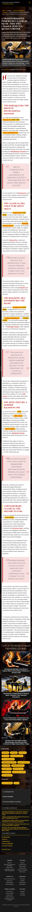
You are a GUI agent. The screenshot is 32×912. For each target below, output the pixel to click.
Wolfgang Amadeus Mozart (9, 762)
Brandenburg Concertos (18, 151)
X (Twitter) (22, 895)
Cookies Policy (9, 895)
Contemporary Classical (13, 507)
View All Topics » (6, 849)
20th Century (17, 402)
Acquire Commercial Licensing (9, 899)
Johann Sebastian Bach (10, 133)
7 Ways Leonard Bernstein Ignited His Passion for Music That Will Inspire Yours (15, 817)
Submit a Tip (10, 880)
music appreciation (7, 775)
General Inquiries (9, 884)
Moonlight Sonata (13, 327)
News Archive (22, 882)
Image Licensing (9, 896)
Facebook (22, 891)
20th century (18, 416)
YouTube (22, 893)
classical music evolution (19, 772)
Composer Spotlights (22, 870)
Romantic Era (23, 288)
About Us (9, 862)
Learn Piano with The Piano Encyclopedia (10, 870)
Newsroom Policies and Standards (9, 865)
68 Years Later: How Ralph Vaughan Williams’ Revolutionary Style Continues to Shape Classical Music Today (15, 829)
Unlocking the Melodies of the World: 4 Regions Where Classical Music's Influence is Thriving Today (15, 813)
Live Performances (7, 846)
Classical (4, 12)
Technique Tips (22, 864)
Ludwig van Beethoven (12, 318)
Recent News (22, 884)
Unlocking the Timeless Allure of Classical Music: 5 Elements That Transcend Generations (15, 821)
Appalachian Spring (18, 433)
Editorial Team (9, 867)
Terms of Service (10, 893)
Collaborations (6, 841)
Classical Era (17, 203)
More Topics (22, 871)
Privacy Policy (9, 891)
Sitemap (22, 880)
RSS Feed (22, 879)
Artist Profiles (22, 866)
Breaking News (6, 837)
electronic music (17, 528)
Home (3, 10)
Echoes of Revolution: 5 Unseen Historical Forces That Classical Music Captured (15, 824)
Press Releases (9, 882)
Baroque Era (16, 105)
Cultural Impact (22, 868)
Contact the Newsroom (9, 879)
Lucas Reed (6, 69)
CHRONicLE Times (8, 4)
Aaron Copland (10, 429)
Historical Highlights (18, 10)
